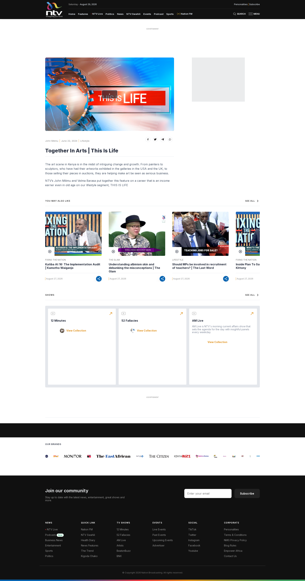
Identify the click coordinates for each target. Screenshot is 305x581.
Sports (170, 14)
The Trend (87, 550)
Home (71, 14)
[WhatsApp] (170, 139)
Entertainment (53, 545)
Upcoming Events (162, 540)
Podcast (158, 14)
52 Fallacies (129, 320)
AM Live (197, 320)
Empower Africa (233, 550)
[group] (52, 456)
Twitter (192, 534)
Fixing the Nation (55, 260)
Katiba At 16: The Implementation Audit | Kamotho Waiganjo (72, 266)
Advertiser (158, 545)
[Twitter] (155, 139)
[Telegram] (162, 139)
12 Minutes (58, 320)
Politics (110, 14)
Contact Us (230, 556)
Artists (120, 545)
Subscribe (254, 4)
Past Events (159, 534)
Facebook (194, 545)
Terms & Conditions (235, 534)
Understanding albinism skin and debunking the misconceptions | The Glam (134, 268)
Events (147, 14)
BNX (119, 556)
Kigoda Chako (89, 556)
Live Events (159, 529)
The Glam (114, 260)
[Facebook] (147, 139)
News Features (89, 545)
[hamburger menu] (251, 14)
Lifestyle (84, 140)
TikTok (192, 529)
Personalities (241, 4)
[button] (253, 14)
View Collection (76, 330)
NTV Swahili (133, 14)
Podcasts (53, 534)
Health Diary (88, 540)
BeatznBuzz (124, 550)
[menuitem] (71, 13)
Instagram (193, 540)
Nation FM (87, 529)
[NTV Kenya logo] (54, 9)
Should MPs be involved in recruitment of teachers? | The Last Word (199, 266)
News (120, 14)
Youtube (193, 550)
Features (83, 14)
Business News (54, 540)
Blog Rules (230, 545)
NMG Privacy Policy (235, 540)
